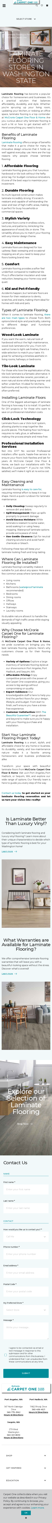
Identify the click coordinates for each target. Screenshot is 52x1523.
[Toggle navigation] (4, 5)
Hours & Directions (13, 1415)
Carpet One (7, 31)
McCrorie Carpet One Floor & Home (25, 117)
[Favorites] (42, 6)
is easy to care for (31, 489)
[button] (36, 6)
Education (12, 1480)
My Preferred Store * (13, 1303)
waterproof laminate (31, 587)
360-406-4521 (38, 1409)
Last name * (9, 1201)
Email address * (10, 1266)
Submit (26, 1373)
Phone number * (11, 1247)
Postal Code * (9, 1284)
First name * (9, 1182)
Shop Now (22, 1124)
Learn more (7, 851)
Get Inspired (13, 1468)
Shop (9, 1455)
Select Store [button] (24, 19)
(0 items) (47, 5)
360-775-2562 (13, 1412)
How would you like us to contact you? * (22, 1229)
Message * (8, 1320)
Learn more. (37, 1507)
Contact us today (11, 793)
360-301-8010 (13, 1435)
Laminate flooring (12, 142)
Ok (26, 1512)
